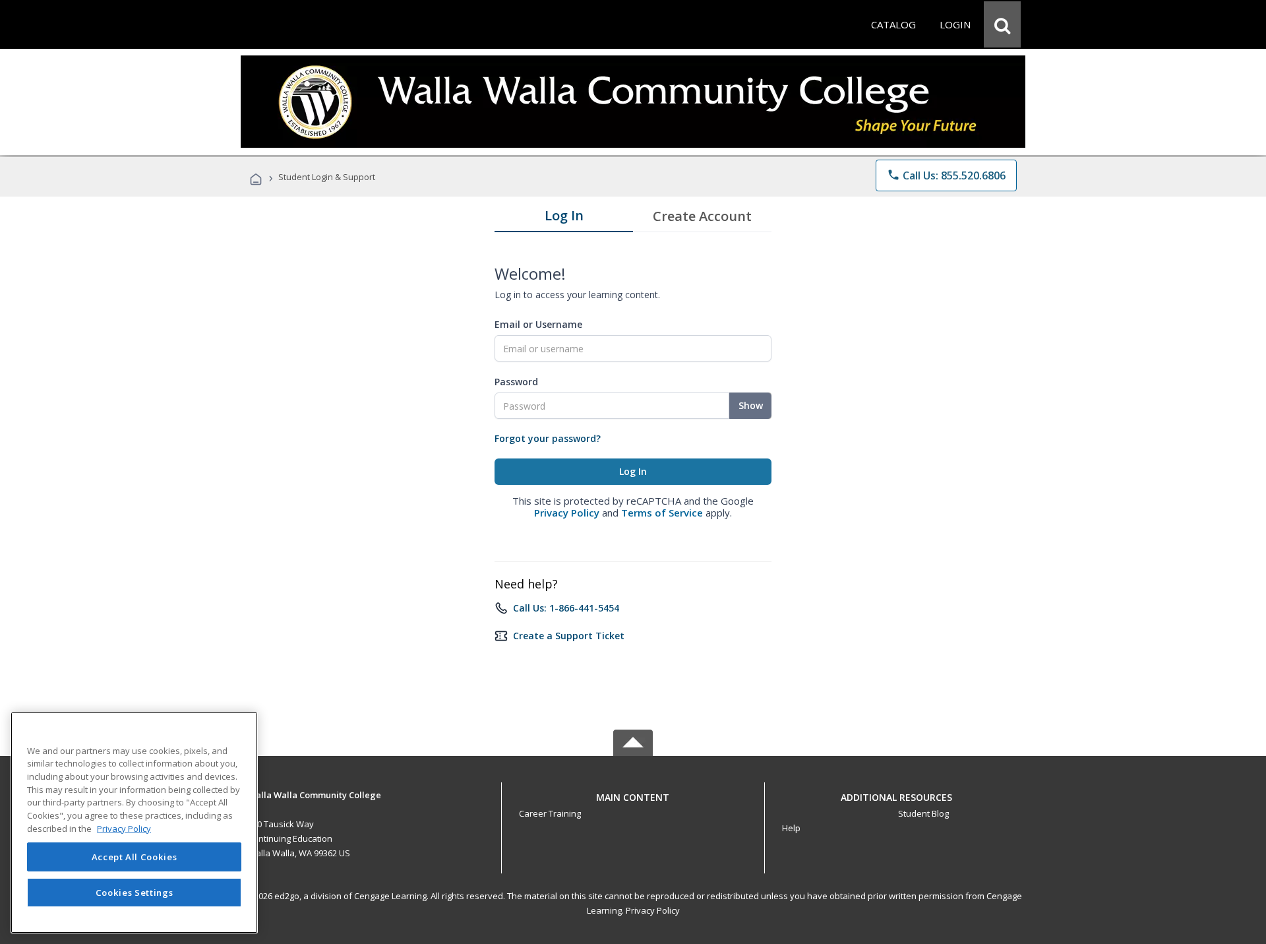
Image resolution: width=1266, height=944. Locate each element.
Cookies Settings (134, 892)
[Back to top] (633, 794)
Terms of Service (662, 513)
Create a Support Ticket (568, 635)
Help (791, 828)
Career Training (550, 813)
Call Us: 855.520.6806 (946, 175)
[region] (134, 822)
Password (516, 381)
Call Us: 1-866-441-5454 (566, 608)
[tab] (564, 218)
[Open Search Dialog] (1002, 24)
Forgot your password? (548, 438)
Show (750, 405)
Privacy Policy (566, 513)
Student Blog (923, 813)
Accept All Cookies (134, 857)
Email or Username (538, 324)
